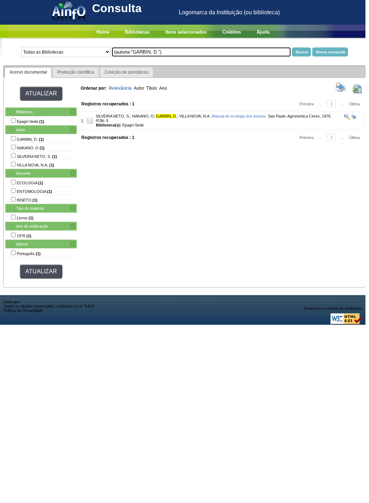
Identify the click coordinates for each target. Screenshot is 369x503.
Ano (163, 88)
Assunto (23, 173)
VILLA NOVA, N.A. (195, 116)
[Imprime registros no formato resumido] (341, 91)
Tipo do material (30, 208)
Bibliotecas (137, 32)
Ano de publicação (32, 226)
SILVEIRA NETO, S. (113, 116)
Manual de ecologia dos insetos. (239, 116)
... (320, 104)
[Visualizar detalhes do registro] (347, 118)
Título (151, 88)
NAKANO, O (143, 116)
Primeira (306, 104)
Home (102, 32)
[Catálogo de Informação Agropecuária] (69, 23)
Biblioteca (24, 112)
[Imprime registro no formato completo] (353, 118)
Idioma (21, 244)
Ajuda (263, 32)
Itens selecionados (186, 32)
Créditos (231, 32)
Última (354, 104)
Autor (20, 130)
